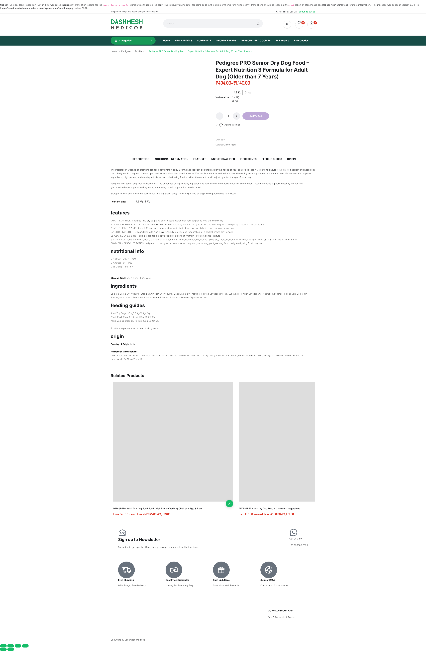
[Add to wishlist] (229, 489)
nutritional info (223, 159)
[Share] (18, 646)
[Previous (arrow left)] (3, 649)
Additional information (171, 159)
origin (291, 159)
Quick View (229, 496)
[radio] (237, 92)
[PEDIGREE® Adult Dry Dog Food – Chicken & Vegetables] (299, 442)
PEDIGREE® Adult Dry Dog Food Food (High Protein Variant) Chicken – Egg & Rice (157, 508)
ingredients (248, 159)
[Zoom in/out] (3, 646)
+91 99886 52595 (306, 11)
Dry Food (231, 144)
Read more (229, 503)
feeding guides (272, 159)
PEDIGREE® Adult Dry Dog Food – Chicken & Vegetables (269, 508)
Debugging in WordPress (335, 4)
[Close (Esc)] (25, 646)
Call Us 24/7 (295, 538)
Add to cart (255, 116)
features (199, 159)
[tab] (141, 159)
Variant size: (222, 97)
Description (140, 159)
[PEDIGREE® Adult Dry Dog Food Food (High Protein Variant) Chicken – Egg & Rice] (173, 442)
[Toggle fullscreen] (10, 646)
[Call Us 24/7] (293, 532)
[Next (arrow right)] (10, 649)
